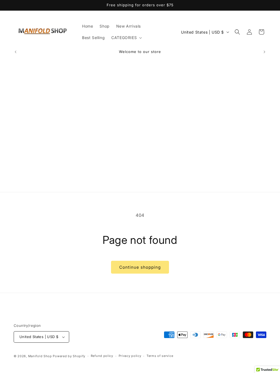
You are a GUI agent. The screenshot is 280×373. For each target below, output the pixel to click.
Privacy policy (130, 356)
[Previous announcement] (16, 52)
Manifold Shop (40, 356)
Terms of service (160, 356)
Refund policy (102, 356)
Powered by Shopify (69, 356)
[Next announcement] (264, 52)
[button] (126, 37)
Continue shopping (140, 267)
